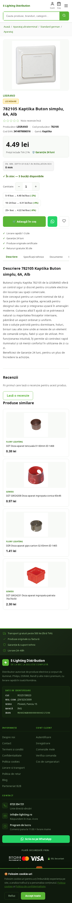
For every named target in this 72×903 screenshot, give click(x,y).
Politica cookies (11, 761)
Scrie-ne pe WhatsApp (38, 839)
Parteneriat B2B (11, 786)
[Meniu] (66, 6)
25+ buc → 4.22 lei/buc (20, 210)
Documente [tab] (56, 256)
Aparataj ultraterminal (25, 26)
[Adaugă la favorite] (64, 221)
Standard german (50, 26)
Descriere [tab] (12, 256)
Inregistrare (43, 743)
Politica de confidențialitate (30, 886)
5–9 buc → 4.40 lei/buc (20, 195)
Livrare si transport (13, 767)
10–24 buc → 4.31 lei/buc (21, 202)
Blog (4, 780)
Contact (6, 743)
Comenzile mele (45, 749)
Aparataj (8, 31)
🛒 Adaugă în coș (24, 221)
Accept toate (33, 895)
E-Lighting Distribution (16, 5)
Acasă (7, 26)
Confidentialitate (12, 755)
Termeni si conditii (12, 749)
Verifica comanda (46, 755)
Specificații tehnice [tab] (33, 256)
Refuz (11, 895)
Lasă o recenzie (18, 396)
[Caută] (64, 16)
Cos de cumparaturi (47, 761)
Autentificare (43, 737)
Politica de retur (11, 774)
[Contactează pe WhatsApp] (52, 221)
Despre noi (8, 737)
